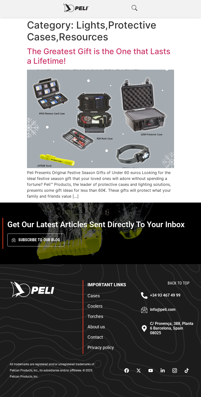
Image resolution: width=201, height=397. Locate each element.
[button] (134, 8)
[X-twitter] (138, 370)
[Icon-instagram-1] (174, 370)
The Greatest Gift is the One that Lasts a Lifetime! (98, 56)
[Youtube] (150, 370)
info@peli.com (163, 309)
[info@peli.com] (144, 309)
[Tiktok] (186, 370)
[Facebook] (126, 370)
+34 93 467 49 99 (165, 295)
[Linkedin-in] (162, 370)
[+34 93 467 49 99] (144, 295)
